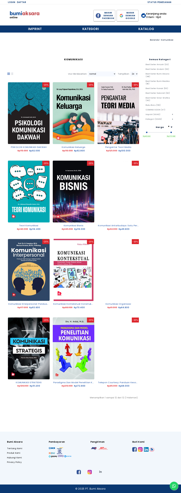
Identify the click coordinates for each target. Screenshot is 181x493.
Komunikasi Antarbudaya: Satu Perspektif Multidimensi (119, 225)
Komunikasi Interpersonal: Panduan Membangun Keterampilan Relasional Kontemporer (29, 303)
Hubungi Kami (14, 457)
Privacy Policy (14, 462)
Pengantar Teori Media (118, 147)
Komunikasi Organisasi (118, 303)
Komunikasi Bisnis (73, 225)
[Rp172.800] (171, 132)
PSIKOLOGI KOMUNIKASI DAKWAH (29, 147)
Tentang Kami (14, 448)
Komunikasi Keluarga (73, 147)
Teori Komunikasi (28, 225)
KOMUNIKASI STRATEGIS (29, 382)
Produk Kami (13, 453)
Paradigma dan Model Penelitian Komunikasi (74, 382)
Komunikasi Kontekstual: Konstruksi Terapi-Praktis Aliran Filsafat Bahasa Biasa (74, 303)
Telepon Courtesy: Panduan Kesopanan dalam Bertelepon (119, 382)
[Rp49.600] (146, 132)
